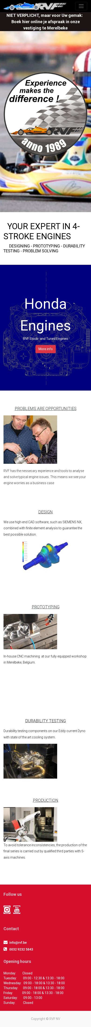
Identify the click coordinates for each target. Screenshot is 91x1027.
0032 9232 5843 (21, 949)
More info (45, 349)
